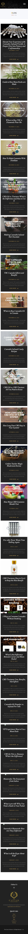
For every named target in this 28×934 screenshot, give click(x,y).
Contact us (14, 921)
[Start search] (26, 839)
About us (14, 916)
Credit (22, 929)
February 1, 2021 (14, 860)
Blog (14, 919)
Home (14, 914)
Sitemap (14, 922)
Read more (12, 868)
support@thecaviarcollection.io (14, 906)
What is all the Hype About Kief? (14, 854)
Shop (14, 917)
